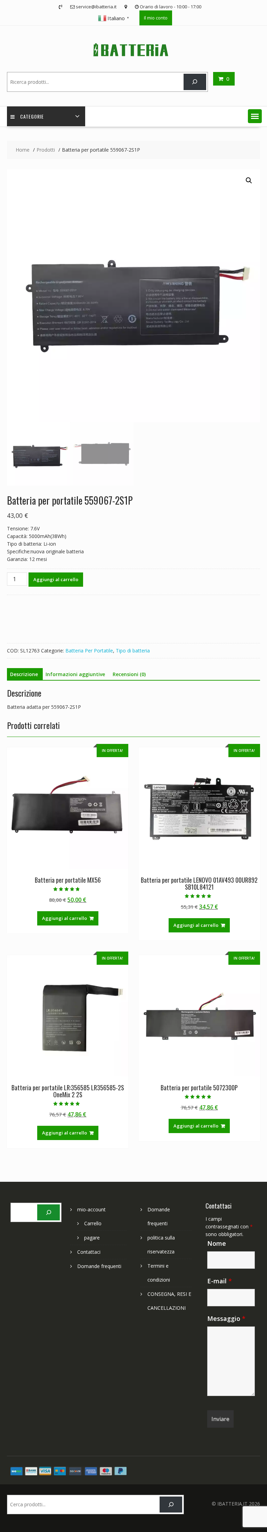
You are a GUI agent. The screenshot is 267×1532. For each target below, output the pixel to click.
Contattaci (88, 1252)
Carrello (93, 1223)
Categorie (32, 116)
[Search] (195, 82)
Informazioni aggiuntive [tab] (75, 674)
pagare (92, 1237)
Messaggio (226, 1318)
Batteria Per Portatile (89, 650)
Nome (216, 1243)
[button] (255, 116)
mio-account (91, 1209)
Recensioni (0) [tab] (129, 674)
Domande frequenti (99, 1266)
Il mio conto (156, 18)
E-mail (219, 1281)
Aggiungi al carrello (55, 579)
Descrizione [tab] (24, 674)
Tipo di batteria (133, 650)
